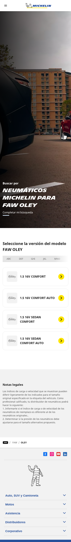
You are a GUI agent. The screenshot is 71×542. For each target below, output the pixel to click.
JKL (44, 258)
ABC (9, 258)
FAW (14, 442)
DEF (21, 258)
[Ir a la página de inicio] (38, 6)
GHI (33, 258)
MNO (57, 258)
